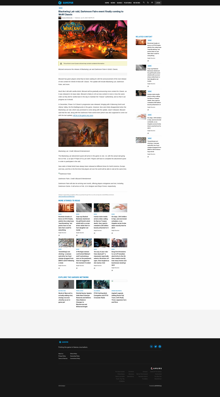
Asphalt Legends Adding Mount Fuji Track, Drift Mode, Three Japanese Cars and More (119, 297)
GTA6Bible (122, 381)
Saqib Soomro (62, 232)
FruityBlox (145, 379)
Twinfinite (131, 371)
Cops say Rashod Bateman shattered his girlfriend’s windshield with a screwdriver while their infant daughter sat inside (83, 223)
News (113, 3)
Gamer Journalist (120, 376)
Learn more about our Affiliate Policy (66, 196)
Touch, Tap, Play (120, 379)
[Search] (144, 2)
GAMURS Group (158, 385)
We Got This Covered (142, 374)
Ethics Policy (73, 353)
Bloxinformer (158, 379)
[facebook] (160, 346)
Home (107, 3)
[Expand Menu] (152, 2)
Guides (119, 3)
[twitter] (155, 346)
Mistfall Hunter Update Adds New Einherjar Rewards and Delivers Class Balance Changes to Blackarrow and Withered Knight (84, 300)
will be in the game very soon (83, 115)
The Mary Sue (158, 376)
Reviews (136, 3)
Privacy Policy (62, 356)
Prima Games (121, 374)
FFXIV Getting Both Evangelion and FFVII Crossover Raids (101, 295)
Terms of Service (62, 358)
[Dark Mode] (148, 2)
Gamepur (145, 371)
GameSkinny (130, 376)
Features (128, 3)
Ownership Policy (74, 356)
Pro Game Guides (120, 371)
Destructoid (158, 374)
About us (60, 353)
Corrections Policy (75, 358)
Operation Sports (143, 376)
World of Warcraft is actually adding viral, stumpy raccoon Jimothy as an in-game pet (65, 297)
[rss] (151, 346)
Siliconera (131, 374)
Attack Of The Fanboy (156, 371)
